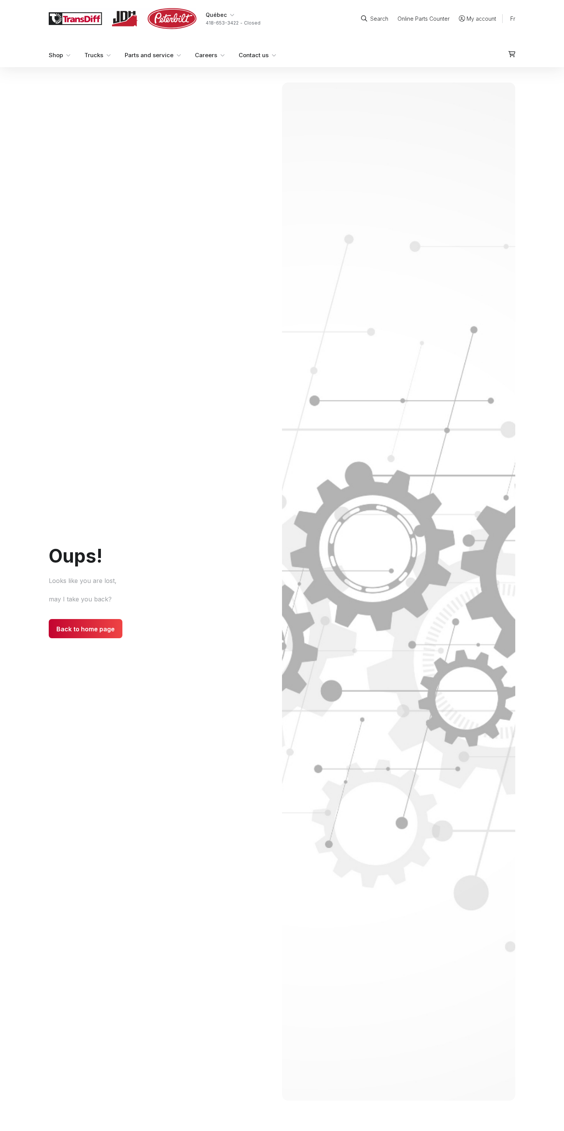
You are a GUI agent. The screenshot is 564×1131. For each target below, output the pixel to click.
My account (481, 18)
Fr (512, 18)
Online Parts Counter (423, 18)
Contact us (254, 55)
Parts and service (149, 55)
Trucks (93, 55)
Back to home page (85, 629)
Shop (56, 55)
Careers (206, 55)
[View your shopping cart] (511, 54)
